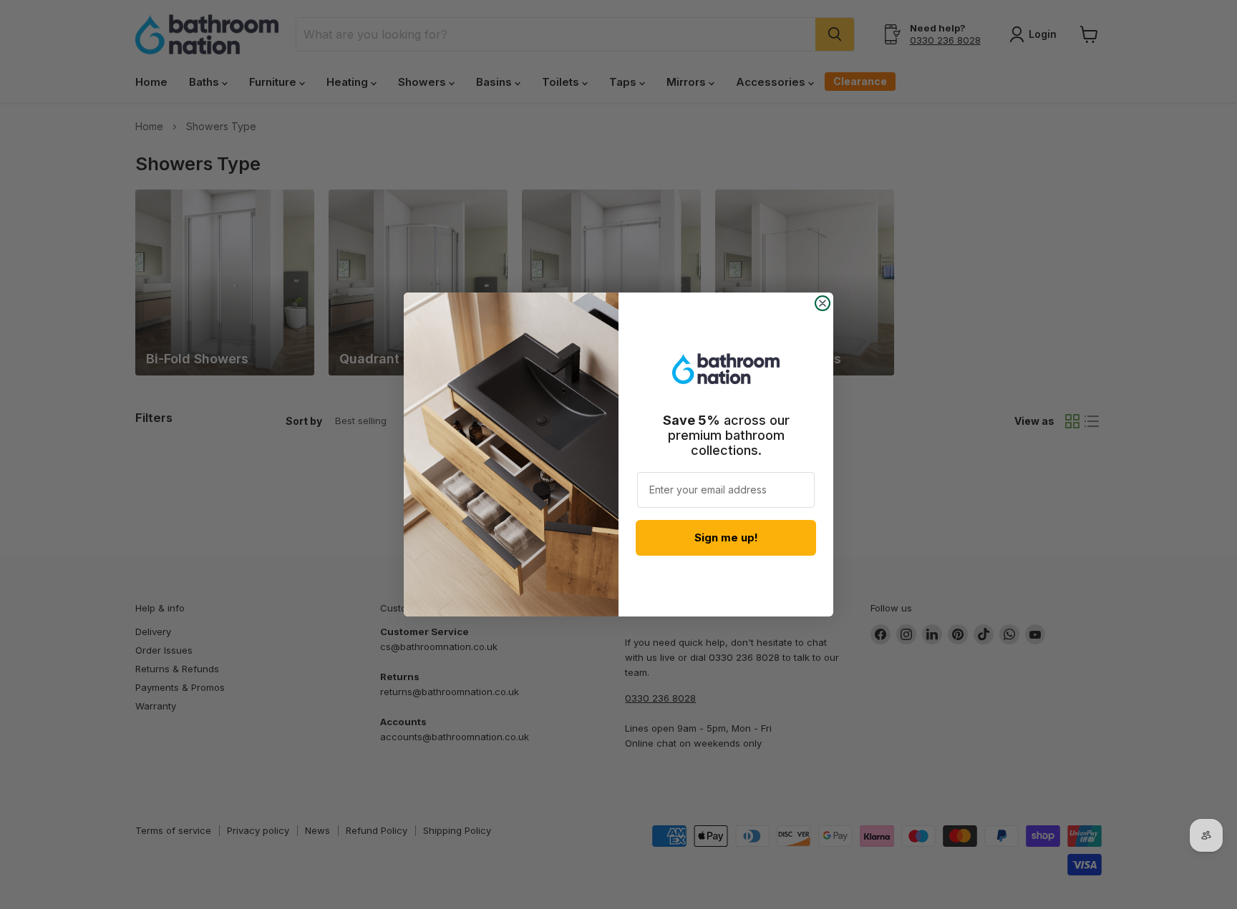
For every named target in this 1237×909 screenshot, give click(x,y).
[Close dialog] (822, 303)
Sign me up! (726, 537)
